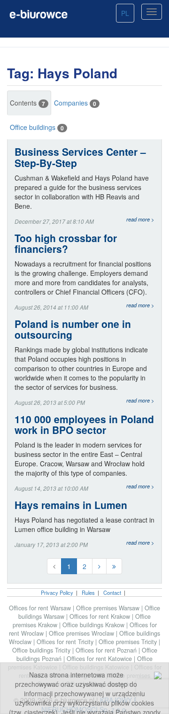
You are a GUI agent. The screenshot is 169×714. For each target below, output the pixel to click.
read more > (140, 219)
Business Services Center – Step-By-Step (80, 157)
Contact (112, 592)
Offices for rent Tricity (66, 642)
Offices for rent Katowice (100, 658)
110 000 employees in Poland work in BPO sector (84, 424)
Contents (27, 103)
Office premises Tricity (129, 642)
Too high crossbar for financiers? (66, 243)
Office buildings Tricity (42, 650)
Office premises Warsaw (108, 608)
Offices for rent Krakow (100, 616)
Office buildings (37, 127)
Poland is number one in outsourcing (73, 329)
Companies (75, 103)
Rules (88, 592)
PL (125, 13)
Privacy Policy (57, 592)
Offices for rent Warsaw (41, 608)
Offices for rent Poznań (107, 650)
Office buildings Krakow (94, 625)
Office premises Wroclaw (82, 633)
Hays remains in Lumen (71, 505)
